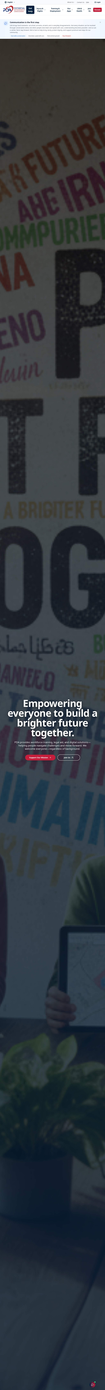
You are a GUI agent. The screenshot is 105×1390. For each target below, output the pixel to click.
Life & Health (79, 9)
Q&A (87, 2)
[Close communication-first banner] (100, 22)
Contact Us (80, 2)
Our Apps (69, 9)
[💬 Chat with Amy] (92, 1385)
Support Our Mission (38, 757)
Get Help (30, 10)
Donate (97, 10)
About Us (70, 2)
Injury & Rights (40, 9)
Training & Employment (55, 9)
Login (98, 2)
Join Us (89, 9)
